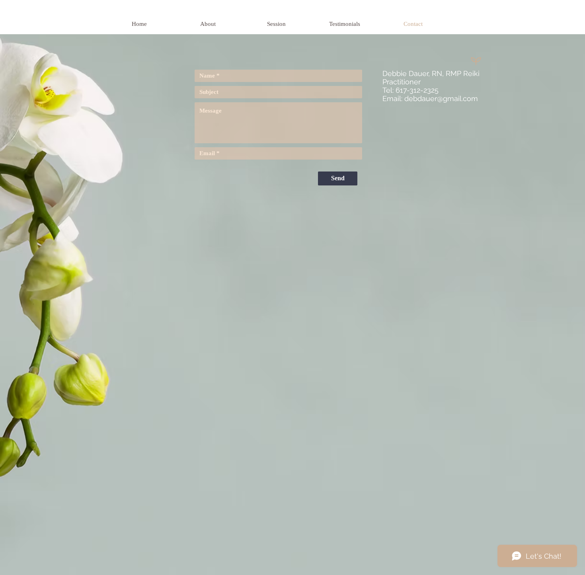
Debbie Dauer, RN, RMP (422, 73)
